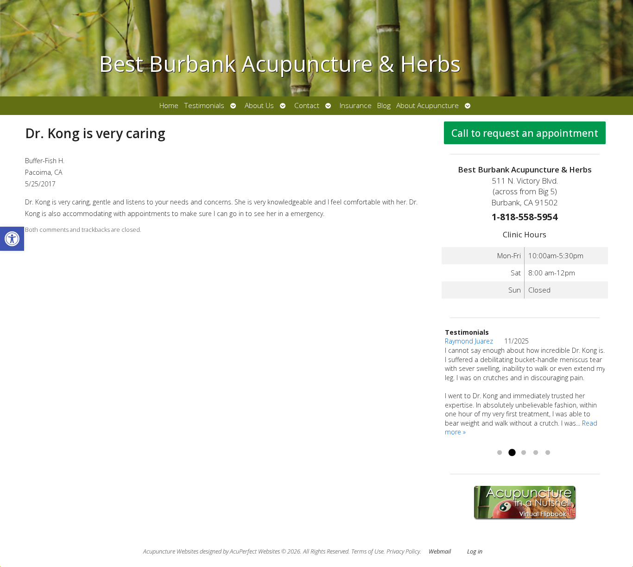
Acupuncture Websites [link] (170, 551)
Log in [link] (474, 551)
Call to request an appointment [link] (524, 133)
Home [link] (168, 105)
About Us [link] (259, 105)
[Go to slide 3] (523, 453)
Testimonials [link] (204, 105)
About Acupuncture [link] (427, 105)
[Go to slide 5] (547, 453)
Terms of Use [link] (367, 551)
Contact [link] (306, 105)
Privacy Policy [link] (403, 551)
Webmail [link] (440, 551)
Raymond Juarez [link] (474, 341)
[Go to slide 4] (535, 453)
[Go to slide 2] (511, 453)
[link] (12, 239)
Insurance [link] (356, 105)
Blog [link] (384, 105)
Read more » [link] (500, 441)
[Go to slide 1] (499, 453)
